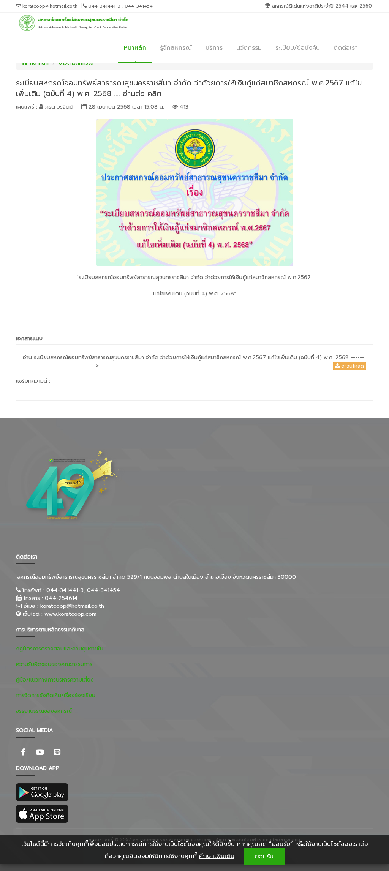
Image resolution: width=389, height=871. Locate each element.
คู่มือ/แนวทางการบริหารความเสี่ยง (55, 680)
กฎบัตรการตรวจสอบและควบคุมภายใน (59, 649)
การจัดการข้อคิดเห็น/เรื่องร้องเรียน (55, 695)
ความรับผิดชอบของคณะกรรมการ (54, 664)
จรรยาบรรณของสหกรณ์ (44, 711)
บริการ (214, 47)
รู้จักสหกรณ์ (176, 47)
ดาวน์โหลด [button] (352, 366)
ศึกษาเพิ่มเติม (216, 856)
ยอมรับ (264, 856)
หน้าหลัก (135, 47)
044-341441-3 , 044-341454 (120, 6)
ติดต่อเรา (346, 47)
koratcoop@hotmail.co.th (49, 6)
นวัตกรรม (249, 47)
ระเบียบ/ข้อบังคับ (297, 47)
